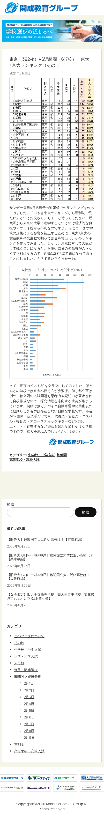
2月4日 (29, 703)
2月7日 (29, 724)
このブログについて (29, 636)
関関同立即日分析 (27, 676)
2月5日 (29, 710)
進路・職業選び (26, 669)
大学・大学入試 (26, 656)
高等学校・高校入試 (24, 459)
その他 (19, 642)
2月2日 (29, 690)
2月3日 (29, 697)
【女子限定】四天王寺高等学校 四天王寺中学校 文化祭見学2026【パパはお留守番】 (50, 596)
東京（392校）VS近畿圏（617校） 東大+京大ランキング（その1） (49, 62)
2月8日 (29, 730)
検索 (11, 504)
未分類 (19, 663)
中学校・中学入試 (41, 454)
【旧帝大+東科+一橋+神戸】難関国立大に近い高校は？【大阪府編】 (48, 577)
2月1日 (29, 683)
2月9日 (29, 737)
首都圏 (62, 454)
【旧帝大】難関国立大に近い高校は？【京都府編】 (45, 539)
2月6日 (29, 717)
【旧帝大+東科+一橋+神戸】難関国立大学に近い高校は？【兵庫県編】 (50, 557)
